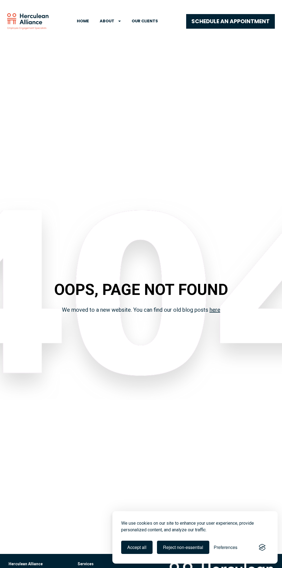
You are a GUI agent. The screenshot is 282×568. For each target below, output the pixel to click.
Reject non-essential (183, 547)
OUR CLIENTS (145, 21)
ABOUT (107, 21)
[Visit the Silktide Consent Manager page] (262, 547)
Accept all (137, 547)
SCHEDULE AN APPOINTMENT (230, 21)
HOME (83, 21)
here (215, 309)
